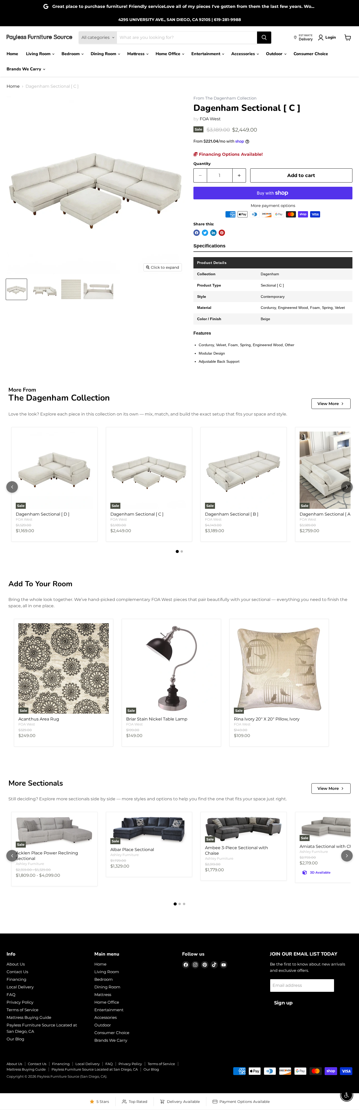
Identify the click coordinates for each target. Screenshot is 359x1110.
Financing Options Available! (230, 154)
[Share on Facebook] (196, 233)
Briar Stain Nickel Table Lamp (156, 719)
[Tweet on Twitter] (205, 233)
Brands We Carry (24, 69)
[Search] (264, 38)
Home (12, 54)
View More (328, 403)
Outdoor (275, 54)
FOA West (210, 118)
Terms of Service (22, 1009)
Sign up (283, 1003)
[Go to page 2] (182, 551)
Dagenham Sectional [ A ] (326, 514)
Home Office (168, 54)
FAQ (11, 994)
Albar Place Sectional (132, 849)
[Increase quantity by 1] (239, 175)
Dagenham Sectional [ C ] (136, 514)
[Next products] (347, 487)
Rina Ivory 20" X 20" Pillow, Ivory (267, 719)
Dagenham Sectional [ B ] (231, 514)
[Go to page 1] (177, 551)
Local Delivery (20, 986)
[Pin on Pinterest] (222, 233)
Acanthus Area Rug (38, 719)
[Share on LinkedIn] (213, 233)
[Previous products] (12, 487)
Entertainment (206, 54)
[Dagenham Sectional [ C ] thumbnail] (16, 289)
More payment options (273, 205)
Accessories (243, 54)
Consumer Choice (311, 54)
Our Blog (15, 1038)
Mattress (136, 54)
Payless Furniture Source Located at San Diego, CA (95, 1069)
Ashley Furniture (30, 864)
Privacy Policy (20, 1002)
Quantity (202, 164)
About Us (16, 964)
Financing (16, 979)
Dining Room (104, 54)
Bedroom (71, 54)
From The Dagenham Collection (225, 98)
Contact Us (17, 971)
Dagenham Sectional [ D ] (42, 514)
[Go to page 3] (184, 904)
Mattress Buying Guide (29, 1017)
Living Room (39, 54)
